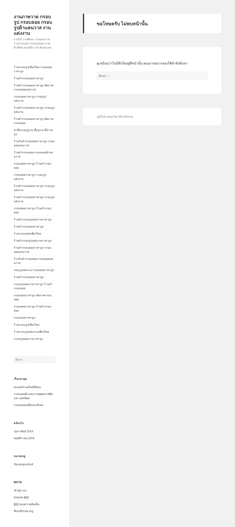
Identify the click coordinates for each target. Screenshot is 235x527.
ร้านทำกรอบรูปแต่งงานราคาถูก (33, 219)
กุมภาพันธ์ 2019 (23, 431)
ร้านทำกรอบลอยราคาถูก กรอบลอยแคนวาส (32, 250)
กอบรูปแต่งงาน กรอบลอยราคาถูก (34, 270)
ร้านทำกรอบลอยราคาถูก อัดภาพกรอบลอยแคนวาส (33, 87)
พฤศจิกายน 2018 (24, 438)
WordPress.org (24, 511)
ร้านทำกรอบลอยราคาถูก (29, 78)
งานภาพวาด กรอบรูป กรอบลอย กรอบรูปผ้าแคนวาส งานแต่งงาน (33, 24)
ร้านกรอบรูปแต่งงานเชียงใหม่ (31, 332)
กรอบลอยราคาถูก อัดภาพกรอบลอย (33, 297)
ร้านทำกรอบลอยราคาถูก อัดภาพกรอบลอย (33, 121)
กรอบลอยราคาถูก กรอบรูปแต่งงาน (30, 98)
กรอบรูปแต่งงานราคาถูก (28, 339)
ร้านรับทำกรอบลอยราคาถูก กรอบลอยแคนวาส (34, 143)
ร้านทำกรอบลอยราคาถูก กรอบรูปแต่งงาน (34, 110)
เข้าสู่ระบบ (20, 490)
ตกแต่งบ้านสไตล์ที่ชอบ (27, 387)
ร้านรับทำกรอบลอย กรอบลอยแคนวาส (33, 261)
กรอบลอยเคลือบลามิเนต (28, 405)
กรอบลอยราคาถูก (24, 317)
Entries (21, 497)
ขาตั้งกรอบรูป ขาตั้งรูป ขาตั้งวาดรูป (33, 132)
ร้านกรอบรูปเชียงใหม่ (27, 325)
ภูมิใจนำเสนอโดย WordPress (115, 116)
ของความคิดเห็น (26, 504)
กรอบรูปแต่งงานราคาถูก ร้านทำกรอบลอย (33, 286)
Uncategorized (23, 464)
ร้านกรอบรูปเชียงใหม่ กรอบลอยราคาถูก (33, 69)
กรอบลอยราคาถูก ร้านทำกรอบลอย (32, 166)
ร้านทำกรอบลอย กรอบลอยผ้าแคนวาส (33, 154)
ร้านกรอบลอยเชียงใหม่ (27, 233)
